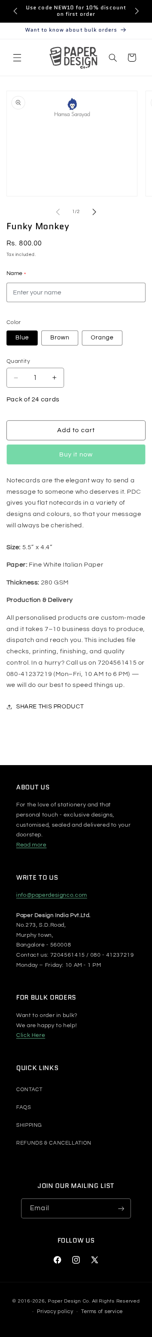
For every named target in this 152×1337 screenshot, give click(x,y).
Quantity (18, 361)
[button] (17, 57)
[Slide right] (94, 212)
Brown (59, 338)
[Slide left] (57, 212)
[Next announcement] (137, 11)
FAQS (23, 1107)
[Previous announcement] (15, 11)
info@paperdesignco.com (51, 895)
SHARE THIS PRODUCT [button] (49, 707)
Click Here (30, 1035)
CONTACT (29, 1089)
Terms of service (102, 1311)
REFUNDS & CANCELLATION (54, 1143)
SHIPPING (29, 1125)
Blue (22, 338)
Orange (102, 338)
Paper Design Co (68, 1301)
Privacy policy (55, 1311)
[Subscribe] (120, 1208)
